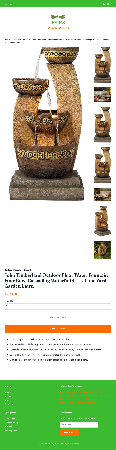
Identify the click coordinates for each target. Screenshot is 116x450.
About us (8, 396)
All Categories (11, 430)
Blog (6, 400)
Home (7, 40)
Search (8, 392)
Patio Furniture (11, 418)
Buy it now (58, 329)
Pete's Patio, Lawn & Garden (67, 443)
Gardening (9, 426)
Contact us (9, 404)
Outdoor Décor (20, 40)
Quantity (9, 301)
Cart (109, 4)
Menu (11, 4)
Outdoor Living (11, 422)
